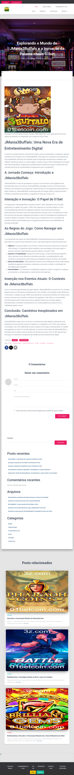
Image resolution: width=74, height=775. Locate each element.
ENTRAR (5, 3)
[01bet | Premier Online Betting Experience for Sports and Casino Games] (6, 9)
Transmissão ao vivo (61, 6)
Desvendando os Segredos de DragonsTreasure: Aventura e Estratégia (28, 497)
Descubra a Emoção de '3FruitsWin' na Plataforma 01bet (24, 462)
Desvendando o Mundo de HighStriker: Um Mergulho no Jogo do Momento (29, 469)
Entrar (32, 772)
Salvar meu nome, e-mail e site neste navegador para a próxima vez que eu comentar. (39, 410)
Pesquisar (10, 438)
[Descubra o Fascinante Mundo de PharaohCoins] (37, 591)
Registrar (40, 772)
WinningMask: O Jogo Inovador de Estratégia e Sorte (23, 504)
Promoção (42, 11)
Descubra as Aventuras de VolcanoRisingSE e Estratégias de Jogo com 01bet (30, 511)
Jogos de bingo (47, 6)
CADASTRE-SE (16, 3)
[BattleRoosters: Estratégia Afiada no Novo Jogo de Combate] (37, 650)
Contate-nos (53, 11)
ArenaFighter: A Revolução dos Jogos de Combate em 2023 (25, 459)
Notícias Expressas (62, 767)
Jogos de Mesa (23, 340)
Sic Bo (33, 11)
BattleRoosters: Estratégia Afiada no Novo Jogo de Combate (29, 677)
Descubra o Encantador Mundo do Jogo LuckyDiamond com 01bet (27, 508)
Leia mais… (26, 623)
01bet (36, 6)
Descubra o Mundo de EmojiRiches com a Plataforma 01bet (25, 466)
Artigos (64, 11)
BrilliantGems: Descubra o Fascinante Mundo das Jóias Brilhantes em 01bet (36, 736)
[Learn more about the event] (37, 14)
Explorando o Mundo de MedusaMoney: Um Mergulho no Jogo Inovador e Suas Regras (32, 473)
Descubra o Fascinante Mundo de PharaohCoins (25, 618)
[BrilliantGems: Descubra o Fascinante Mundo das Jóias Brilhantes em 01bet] (37, 709)
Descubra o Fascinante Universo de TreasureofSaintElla (24, 501)
